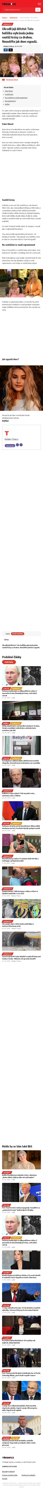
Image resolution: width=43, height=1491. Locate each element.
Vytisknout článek (12, 80)
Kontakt (4, 1479)
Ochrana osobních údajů (9, 1475)
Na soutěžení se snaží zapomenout (16, 98)
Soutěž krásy (9, 94)
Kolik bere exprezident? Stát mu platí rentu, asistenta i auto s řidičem (18, 794)
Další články (9, 662)
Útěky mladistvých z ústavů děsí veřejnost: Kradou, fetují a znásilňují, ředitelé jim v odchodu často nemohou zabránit (21, 728)
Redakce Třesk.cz (9, 46)
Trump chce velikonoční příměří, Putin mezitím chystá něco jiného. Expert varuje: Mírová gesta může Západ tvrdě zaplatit (19, 1408)
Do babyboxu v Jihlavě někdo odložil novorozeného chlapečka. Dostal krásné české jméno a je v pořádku (21, 762)
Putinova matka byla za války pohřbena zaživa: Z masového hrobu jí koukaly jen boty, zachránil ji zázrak (19, 693)
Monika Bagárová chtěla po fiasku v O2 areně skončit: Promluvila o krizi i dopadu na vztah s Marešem (21, 1276)
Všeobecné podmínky (28, 1475)
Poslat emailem (17, 634)
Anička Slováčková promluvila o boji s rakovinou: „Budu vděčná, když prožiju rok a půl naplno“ (19, 1176)
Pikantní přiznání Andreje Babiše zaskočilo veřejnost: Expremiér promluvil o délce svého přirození (19, 1443)
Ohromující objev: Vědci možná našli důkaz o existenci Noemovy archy (18, 925)
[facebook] (6, 49)
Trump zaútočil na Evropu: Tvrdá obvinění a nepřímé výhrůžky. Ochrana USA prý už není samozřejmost (21, 1309)
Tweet (7, 634)
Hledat (37, 10)
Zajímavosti (13, 18)
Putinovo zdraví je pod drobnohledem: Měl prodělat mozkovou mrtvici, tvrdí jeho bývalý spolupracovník (21, 827)
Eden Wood (9, 91)
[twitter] (10, 49)
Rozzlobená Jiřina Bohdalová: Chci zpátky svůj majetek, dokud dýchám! (18, 1341)
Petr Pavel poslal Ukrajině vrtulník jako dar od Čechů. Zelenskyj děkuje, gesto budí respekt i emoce (21, 1374)
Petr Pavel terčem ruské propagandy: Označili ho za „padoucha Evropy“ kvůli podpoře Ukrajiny (21, 1209)
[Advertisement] (21, 174)
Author (7, 104)
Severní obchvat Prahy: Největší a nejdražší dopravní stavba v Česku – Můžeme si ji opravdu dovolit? (21, 957)
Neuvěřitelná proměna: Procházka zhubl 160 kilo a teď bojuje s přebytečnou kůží (20, 860)
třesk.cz (4, 18)
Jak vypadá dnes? (10, 101)
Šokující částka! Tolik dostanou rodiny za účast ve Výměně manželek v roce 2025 (20, 892)
